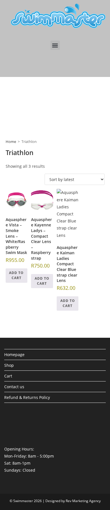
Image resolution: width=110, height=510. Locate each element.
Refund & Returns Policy (27, 397)
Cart (8, 376)
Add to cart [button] (16, 275)
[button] (55, 45)
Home (11, 141)
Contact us (14, 386)
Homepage (14, 354)
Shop (9, 365)
